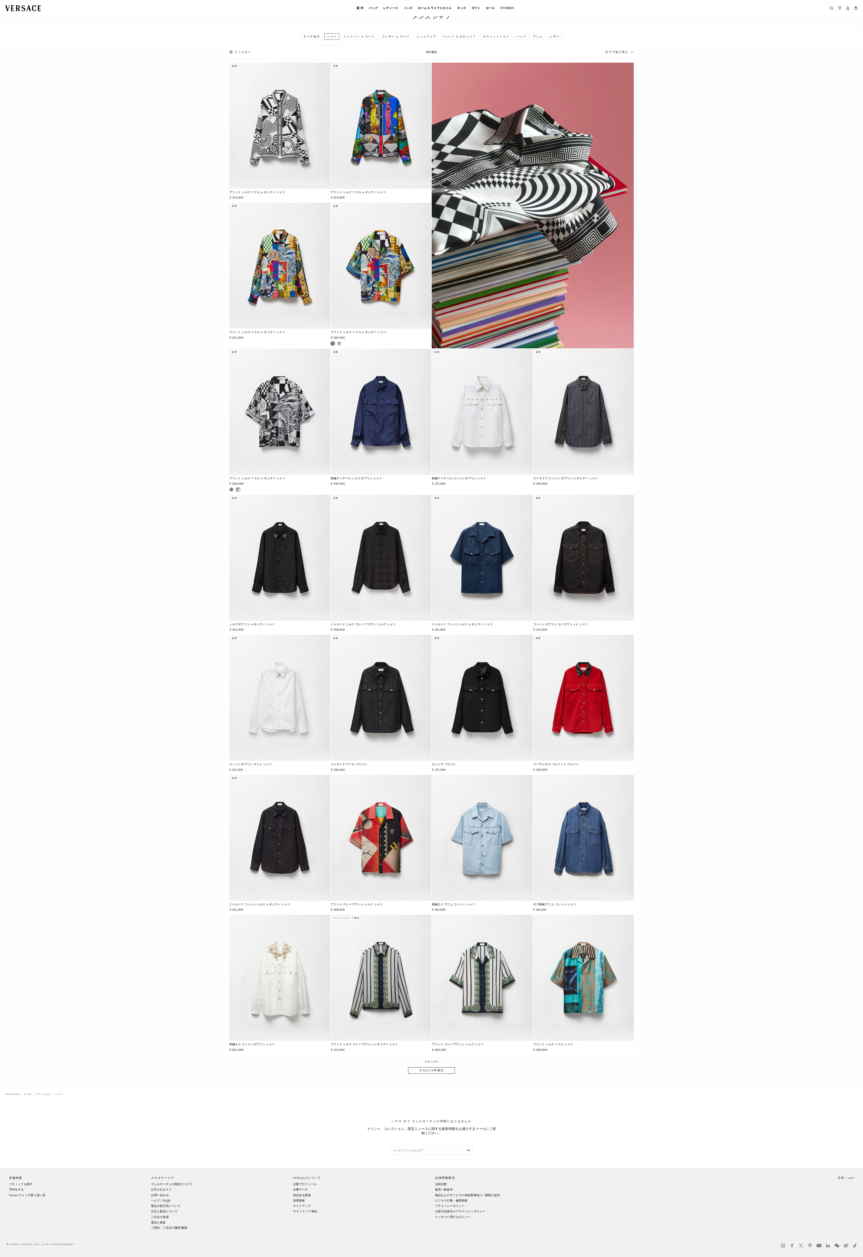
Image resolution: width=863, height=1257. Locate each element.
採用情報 (299, 1200)
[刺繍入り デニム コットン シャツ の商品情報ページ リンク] (482, 838)
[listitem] (312, 36)
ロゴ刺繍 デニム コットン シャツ (554, 904)
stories (507, 8)
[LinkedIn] (828, 1245)
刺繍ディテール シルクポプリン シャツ (356, 478)
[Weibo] (846, 1245)
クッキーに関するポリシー (452, 1217)
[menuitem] (360, 8)
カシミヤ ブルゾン (444, 764)
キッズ (461, 8)
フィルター (243, 52)
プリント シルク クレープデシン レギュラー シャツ (364, 1044)
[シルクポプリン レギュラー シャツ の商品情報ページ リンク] (279, 558)
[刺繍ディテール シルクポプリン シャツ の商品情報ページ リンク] (381, 412)
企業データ (300, 1189)
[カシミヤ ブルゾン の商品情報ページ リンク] (482, 698)
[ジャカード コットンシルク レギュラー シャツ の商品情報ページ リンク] (482, 558)
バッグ (373, 8)
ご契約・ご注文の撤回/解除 (169, 1228)
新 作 (360, 8)
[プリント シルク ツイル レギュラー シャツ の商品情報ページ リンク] (279, 126)
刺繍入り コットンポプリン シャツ (252, 1044)
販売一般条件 (444, 1189)
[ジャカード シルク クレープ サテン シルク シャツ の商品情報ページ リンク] (381, 558)
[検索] (831, 8)
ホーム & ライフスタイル (435, 8)
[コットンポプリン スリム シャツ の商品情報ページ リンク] (279, 698)
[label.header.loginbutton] (848, 8)
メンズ (408, 8)
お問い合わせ (160, 1195)
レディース (390, 8)
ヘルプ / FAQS (160, 1200)
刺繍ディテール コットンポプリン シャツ (459, 478)
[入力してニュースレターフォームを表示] (469, 1150)
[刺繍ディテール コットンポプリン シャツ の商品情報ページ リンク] (482, 412)
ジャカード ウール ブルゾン (349, 764)
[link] (12, 1094)
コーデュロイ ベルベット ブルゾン (556, 764)
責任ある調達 (302, 1195)
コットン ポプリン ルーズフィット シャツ (560, 624)
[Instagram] (783, 1245)
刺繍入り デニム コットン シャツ (453, 904)
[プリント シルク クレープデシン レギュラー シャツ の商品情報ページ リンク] (381, 978)
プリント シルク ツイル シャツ (553, 1044)
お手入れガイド (161, 1189)
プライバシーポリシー (450, 1206)
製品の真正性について (165, 1206)
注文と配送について (164, 1211)
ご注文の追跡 (160, 1217)
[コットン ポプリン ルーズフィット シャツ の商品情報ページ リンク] (583, 558)
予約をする (16, 1189)
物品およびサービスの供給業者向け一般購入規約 (467, 1195)
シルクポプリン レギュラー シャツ (252, 624)
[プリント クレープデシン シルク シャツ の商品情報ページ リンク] (381, 838)
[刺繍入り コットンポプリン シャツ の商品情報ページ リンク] (279, 978)
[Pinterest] (810, 1245)
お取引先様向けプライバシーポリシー (460, 1211)
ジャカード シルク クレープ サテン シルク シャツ (363, 624)
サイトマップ (302, 1206)
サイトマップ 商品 (305, 1211)
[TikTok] (855, 1245)
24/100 (431, 1061)
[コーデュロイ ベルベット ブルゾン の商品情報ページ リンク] (583, 698)
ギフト (476, 8)
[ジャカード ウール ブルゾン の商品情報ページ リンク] (381, 698)
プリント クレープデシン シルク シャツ (357, 904)
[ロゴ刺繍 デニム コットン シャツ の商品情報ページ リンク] (583, 838)
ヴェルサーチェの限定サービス (171, 1184)
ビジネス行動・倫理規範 (451, 1200)
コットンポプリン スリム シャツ (250, 764)
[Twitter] (801, 1245)
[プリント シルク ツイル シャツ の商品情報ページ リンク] (583, 978)
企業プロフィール (305, 1184)
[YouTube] (819, 1245)
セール (490, 8)
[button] (856, 8)
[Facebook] (792, 1245)
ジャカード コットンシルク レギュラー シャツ (462, 624)
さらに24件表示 (431, 1070)
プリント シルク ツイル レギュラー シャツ (257, 192)
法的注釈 (441, 1184)
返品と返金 (158, 1222)
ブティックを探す (21, 1184)
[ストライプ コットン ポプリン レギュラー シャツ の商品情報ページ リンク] (583, 412)
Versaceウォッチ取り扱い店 (27, 1195)
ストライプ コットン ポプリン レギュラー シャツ (565, 478)
